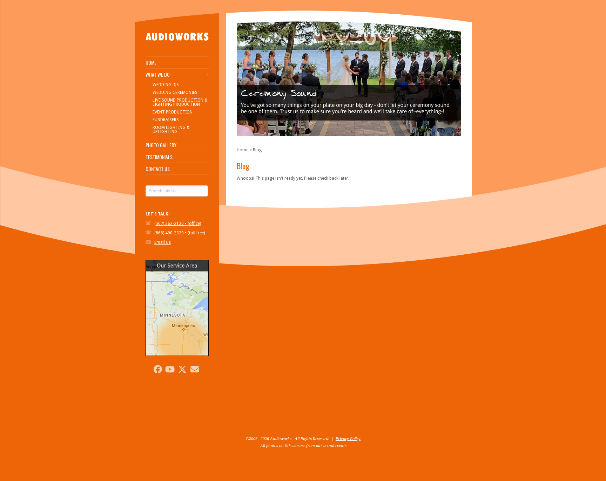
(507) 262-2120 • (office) (177, 223)
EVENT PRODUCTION (173, 112)
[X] (182, 369)
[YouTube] (170, 369)
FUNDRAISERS (166, 120)
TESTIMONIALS (159, 156)
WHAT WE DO (158, 74)
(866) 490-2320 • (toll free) (179, 233)
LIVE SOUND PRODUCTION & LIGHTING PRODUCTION (180, 102)
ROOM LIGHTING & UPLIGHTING (171, 129)
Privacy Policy (348, 439)
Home (242, 149)
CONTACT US (158, 168)
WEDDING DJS (166, 85)
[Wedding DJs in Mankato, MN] (177, 49)
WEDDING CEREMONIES (175, 92)
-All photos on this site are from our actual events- (303, 446)
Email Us (162, 242)
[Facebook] (158, 369)
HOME (151, 62)
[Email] (194, 369)
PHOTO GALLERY (161, 145)
